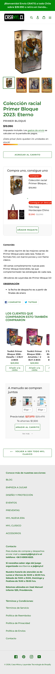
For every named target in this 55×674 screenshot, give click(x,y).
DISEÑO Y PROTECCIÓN (19, 495)
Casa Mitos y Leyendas (21, 664)
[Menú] (50, 17)
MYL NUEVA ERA (15, 518)
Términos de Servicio (17, 607)
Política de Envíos (16, 630)
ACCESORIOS (13, 533)
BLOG (9, 479)
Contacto (11, 638)
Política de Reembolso (18, 615)
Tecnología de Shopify (41, 664)
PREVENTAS (13, 510)
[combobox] (27, 409)
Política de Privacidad (18, 623)
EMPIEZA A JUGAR (16, 487)
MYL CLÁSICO (13, 525)
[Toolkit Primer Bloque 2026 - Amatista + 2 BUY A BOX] (34, 337)
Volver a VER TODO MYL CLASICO (30, 452)
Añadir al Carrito (27, 427)
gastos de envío (36, 130)
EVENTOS (11, 502)
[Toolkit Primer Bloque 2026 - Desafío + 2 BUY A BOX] (15, 337)
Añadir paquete (27, 230)
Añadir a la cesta (14, 369)
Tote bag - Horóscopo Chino (39, 208)
